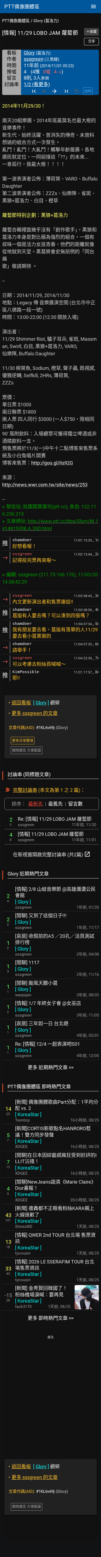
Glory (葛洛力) (46, 20)
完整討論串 (25, 790)
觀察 (34, 703)
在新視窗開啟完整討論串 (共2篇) (51, 854)
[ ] (23, 902)
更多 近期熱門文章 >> (51, 1067)
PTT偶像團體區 (16, 20)
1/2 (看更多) (37, 84)
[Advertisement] (50, 1393)
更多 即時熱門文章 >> (51, 1318)
